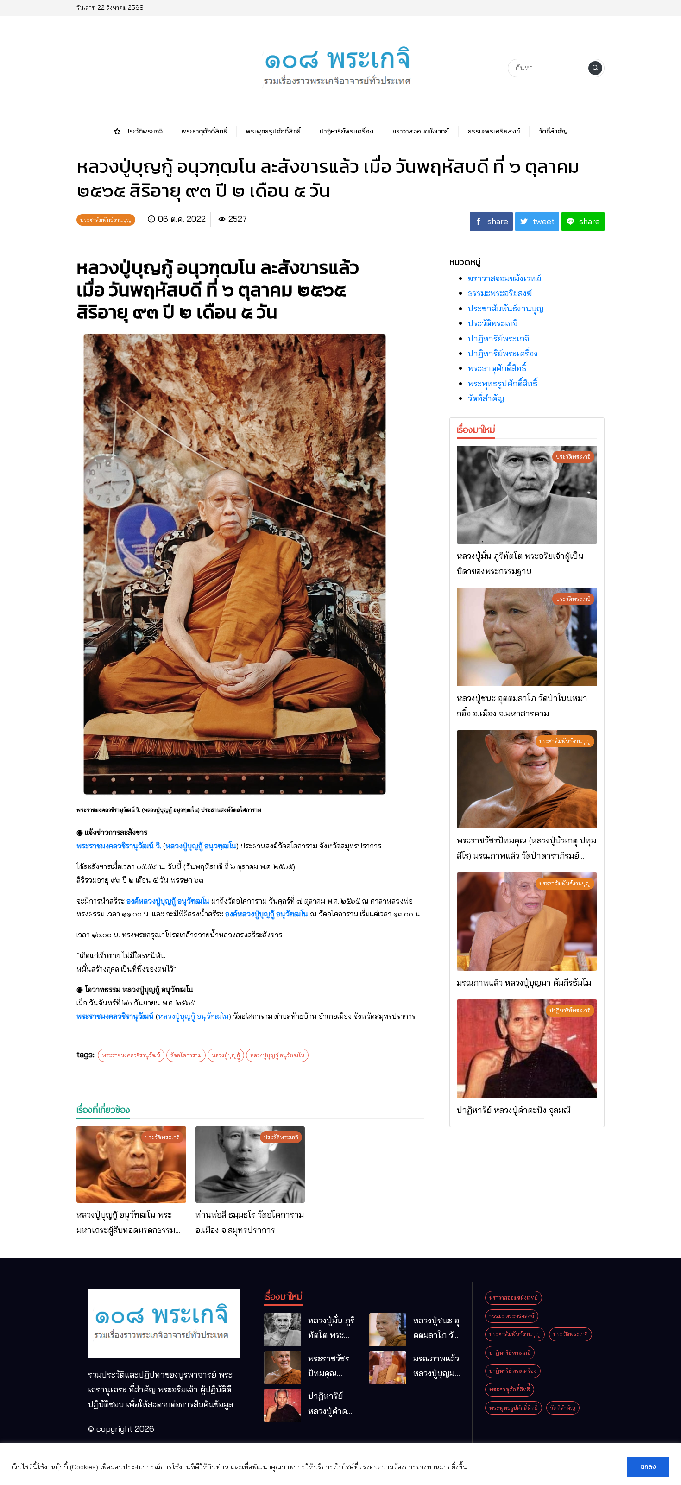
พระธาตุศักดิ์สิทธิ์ (497, 368)
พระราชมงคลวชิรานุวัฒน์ (115, 1016)
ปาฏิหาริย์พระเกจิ (498, 338)
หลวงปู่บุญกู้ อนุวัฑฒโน (193, 1016)
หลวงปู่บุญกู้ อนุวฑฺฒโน (200, 845)
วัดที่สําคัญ (486, 398)
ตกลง (648, 1467)
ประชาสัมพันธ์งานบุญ (505, 308)
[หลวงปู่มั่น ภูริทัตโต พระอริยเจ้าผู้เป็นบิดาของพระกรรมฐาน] (527, 495)
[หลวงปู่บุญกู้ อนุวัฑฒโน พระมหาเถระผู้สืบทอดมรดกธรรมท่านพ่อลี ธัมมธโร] (131, 1164)
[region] (340, 1464)
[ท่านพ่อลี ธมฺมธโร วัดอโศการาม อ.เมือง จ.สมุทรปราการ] (250, 1164)
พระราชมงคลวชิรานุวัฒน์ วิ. (118, 845)
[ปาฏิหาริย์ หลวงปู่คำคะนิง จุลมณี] (527, 1048)
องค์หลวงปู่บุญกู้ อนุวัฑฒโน (167, 900)
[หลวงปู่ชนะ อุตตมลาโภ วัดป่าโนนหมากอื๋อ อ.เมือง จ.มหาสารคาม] (527, 637)
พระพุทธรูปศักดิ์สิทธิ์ (502, 383)
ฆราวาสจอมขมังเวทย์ (504, 278)
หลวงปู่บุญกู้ (226, 1055)
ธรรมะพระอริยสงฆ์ (500, 293)
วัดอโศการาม (186, 1055)
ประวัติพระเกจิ (492, 323)
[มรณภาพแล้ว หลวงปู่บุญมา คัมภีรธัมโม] (527, 921)
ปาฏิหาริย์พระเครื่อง (503, 353)
